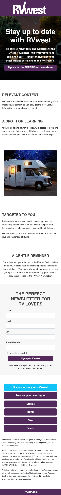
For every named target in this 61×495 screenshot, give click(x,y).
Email (8, 321)
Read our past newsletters (30, 395)
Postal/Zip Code (13, 343)
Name (8, 311)
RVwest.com (30, 492)
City (7, 332)
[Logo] (29, 8)
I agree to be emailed (18, 353)
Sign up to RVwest (30, 358)
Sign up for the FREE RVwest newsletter (31, 67)
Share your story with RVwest (30, 387)
